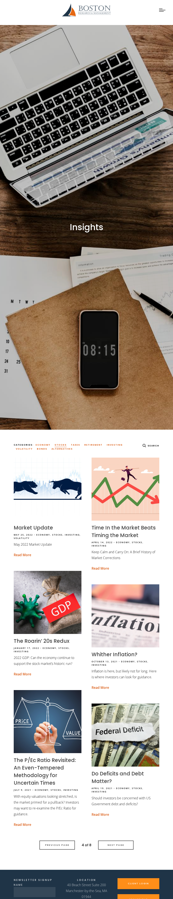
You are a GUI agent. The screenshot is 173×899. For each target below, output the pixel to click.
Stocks (61, 444)
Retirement (93, 444)
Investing (115, 444)
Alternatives (62, 448)
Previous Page (57, 845)
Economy (43, 444)
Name (18, 885)
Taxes (75, 444)
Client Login (138, 883)
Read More (22, 555)
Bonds (42, 448)
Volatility (24, 448)
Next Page (116, 845)
